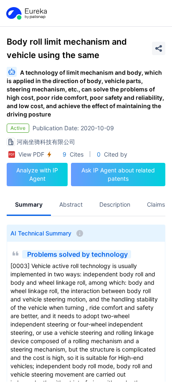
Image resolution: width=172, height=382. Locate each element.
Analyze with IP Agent (37, 174)
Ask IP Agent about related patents (118, 174)
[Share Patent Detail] (158, 48)
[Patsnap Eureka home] (26, 13)
